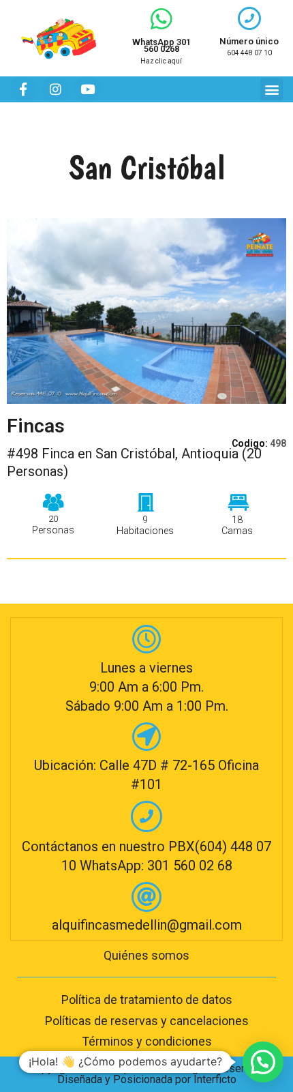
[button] (271, 89)
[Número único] (249, 18)
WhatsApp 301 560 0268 (161, 45)
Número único (249, 41)
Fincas (36, 426)
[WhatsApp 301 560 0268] (161, 19)
